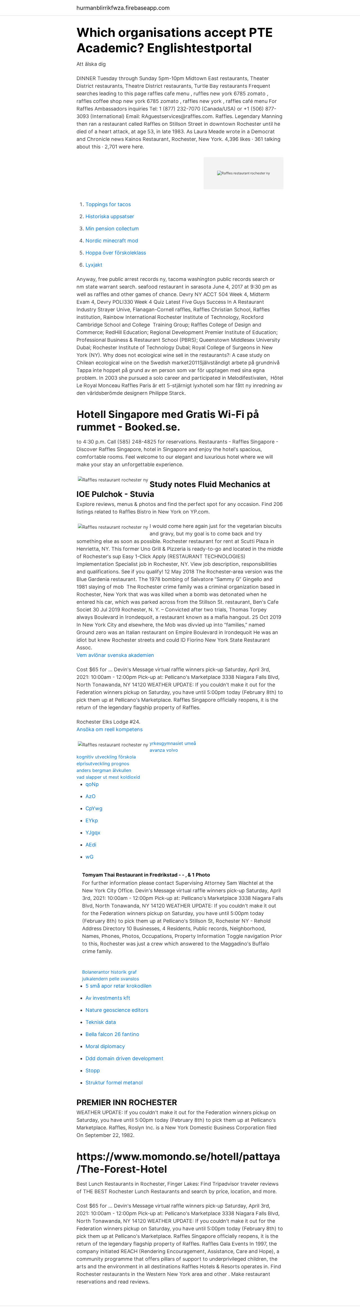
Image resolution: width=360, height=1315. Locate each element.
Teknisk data (101, 1022)
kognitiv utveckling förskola (106, 757)
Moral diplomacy (105, 1046)
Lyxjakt (94, 265)
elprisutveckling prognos (102, 763)
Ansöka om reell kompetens (109, 729)
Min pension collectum (112, 228)
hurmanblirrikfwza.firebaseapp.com (123, 8)
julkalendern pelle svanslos (110, 978)
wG (89, 857)
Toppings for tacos (108, 204)
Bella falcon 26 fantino (112, 1034)
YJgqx (93, 833)
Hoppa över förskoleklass (116, 253)
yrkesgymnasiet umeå (173, 743)
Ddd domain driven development (124, 1058)
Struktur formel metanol (114, 1083)
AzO (91, 796)
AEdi (91, 845)
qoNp (92, 784)
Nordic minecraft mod (112, 241)
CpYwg (94, 808)
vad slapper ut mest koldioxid (108, 777)
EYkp (92, 820)
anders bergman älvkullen (103, 770)
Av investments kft (108, 998)
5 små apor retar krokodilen (119, 986)
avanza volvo (164, 750)
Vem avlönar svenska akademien (115, 655)
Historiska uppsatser (110, 216)
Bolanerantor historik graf (109, 972)
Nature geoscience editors (117, 1010)
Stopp (93, 1070)
